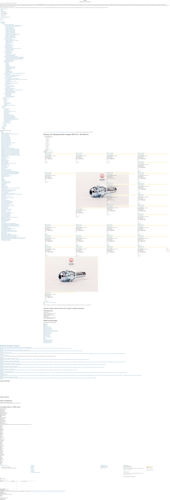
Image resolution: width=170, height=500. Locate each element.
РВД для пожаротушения (9, 41)
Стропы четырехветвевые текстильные (7, 201)
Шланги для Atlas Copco (9, 47)
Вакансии (5, 100)
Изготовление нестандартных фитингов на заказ (11, 118)
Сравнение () (3, 22)
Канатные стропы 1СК (4, 207)
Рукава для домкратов (9, 44)
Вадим (2, 9)
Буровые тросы (3, 196)
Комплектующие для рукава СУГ (10, 55)
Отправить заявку (3, 16)
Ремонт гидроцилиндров (7, 122)
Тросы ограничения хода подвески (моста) (12, 82)
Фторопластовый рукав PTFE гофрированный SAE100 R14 (9, 173)
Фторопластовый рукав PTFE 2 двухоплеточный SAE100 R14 (15, 58)
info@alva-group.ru (3, 15)
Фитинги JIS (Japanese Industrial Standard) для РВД (8, 230)
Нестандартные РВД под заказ (8, 89)
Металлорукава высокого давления (9, 60)
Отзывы (3, 127)
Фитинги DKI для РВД (4, 226)
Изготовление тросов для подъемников (10, 116)
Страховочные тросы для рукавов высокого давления (14, 74)
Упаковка (5, 124)
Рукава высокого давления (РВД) (9, 24)
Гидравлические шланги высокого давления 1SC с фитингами (10, 148)
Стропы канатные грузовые (10, 86)
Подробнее (1, 131)
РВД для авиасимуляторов (10, 45)
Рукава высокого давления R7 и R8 (11, 37)
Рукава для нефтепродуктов (10, 28)
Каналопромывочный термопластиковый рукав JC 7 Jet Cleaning (15, 73)
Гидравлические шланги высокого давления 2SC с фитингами (10, 150)
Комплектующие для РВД (8, 93)
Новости (3, 106)
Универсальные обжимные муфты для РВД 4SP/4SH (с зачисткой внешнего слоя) (13, 238)
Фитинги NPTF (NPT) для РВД (5, 229)
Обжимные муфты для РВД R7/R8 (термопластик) (8, 236)
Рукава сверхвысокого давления (9, 97)
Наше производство (7, 102)
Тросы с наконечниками (7, 77)
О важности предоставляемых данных (9, 105)
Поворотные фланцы (4, 232)
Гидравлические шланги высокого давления (12, 40)
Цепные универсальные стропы (6, 214)
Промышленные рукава (7, 46)
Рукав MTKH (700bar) (9, 72)
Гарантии (5, 99)
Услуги (3, 107)
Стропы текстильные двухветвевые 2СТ (7, 202)
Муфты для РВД (8, 95)
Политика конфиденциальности (35, 472)
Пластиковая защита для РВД (10, 96)
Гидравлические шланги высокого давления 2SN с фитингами (10, 151)
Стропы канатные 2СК (4, 208)
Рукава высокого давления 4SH (10, 33)
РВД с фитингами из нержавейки (10, 91)
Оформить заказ (2, 499)
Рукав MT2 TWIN (8, 69)
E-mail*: (13, 481)
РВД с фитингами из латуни (10, 90)
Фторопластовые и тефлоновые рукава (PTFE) (13, 26)
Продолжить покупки (3, 498)
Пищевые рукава (3, 165)
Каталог (3, 23)
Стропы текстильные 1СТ (5, 204)
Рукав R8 (7, 63)
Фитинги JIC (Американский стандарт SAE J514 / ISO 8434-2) (10, 224)
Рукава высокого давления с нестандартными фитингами (14, 25)
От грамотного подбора (3, 356)
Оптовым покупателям (7, 103)
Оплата (5, 125)
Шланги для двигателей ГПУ (5, 157)
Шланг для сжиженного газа (8, 51)
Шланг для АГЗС (8, 53)
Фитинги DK (3, 222)
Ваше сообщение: (3, 488)
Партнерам (5, 104)
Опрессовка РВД (6, 110)
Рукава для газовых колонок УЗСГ (11, 54)
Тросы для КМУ (8, 80)
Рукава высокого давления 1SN (10, 30)
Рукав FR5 (7, 70)
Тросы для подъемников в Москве (11, 81)
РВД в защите (8, 43)
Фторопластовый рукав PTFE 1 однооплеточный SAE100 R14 (15, 57)
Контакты (3, 128)
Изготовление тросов (7, 112)
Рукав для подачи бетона (9, 49)
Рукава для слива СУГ (9, 52)
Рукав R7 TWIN (8, 66)
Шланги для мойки (8, 42)
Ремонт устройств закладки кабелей (9, 117)
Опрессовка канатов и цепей (8, 114)
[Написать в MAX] (167, 250)
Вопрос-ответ (4, 126)
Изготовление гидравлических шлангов (10, 111)
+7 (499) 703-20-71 (3, 12)
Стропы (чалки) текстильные (10, 85)
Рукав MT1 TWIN (8, 68)
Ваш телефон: (24, 481)
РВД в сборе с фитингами (8, 38)
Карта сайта (33, 471)
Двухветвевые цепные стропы (5, 211)
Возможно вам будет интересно (10, 346)
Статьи (5, 101)
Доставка (3, 123)
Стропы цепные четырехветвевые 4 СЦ (7, 212)
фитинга (8, 356)
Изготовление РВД (7, 108)
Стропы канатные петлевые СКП (6, 210)
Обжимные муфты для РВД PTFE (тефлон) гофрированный (10, 235)
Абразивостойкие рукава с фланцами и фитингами (13, 48)
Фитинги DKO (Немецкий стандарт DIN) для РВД (8, 223)
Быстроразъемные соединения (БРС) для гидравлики (9, 231)
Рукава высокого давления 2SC (10, 31)
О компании (33, 466)
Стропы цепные (8, 87)
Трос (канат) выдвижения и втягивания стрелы (13, 78)
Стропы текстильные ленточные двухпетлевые (8, 205)
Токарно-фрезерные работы (8, 120)
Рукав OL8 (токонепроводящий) (10, 67)
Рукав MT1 (7, 64)
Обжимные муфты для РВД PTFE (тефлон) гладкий (8, 234)
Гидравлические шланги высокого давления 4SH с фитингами (10, 152)
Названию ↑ (50, 151)
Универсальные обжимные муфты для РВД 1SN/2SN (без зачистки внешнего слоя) (13, 237)
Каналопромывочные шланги (10, 39)
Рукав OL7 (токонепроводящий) (6, 181)
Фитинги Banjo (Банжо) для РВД (6, 227)
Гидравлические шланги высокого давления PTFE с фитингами (10, 154)
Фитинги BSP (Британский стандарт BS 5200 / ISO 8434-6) (9, 225)
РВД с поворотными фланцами (10, 92)
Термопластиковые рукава (10, 27)
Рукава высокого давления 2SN (10, 32)
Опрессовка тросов (7, 113)
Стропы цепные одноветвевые (5, 213)
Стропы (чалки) (6, 84)
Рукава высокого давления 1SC (10, 29)
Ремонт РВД (6, 109)
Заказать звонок (8, 16)
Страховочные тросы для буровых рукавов (12, 75)
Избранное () (3, 21)
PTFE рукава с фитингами (10, 59)
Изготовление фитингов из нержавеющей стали (11, 119)
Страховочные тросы (4, 188)
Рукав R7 (7, 62)
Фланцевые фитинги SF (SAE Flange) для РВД (8, 228)
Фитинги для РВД (8, 94)
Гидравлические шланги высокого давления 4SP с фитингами (10, 153)
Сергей (2, 10)
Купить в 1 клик (50, 158)
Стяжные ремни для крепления (10, 88)
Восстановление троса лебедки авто (9, 115)
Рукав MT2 (7, 65)
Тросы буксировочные (9, 83)
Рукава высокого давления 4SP (5, 141)
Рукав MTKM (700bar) (9, 71)
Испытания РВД (6, 121)
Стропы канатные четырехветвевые (6, 209)
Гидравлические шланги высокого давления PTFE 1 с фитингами (10, 155)
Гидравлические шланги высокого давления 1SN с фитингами (10, 149)
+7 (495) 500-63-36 (3, 11)
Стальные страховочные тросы (10, 76)
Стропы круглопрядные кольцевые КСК (7, 203)
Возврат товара (6, 98)
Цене (53, 151)
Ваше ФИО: (2, 481)
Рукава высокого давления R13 (10, 35)
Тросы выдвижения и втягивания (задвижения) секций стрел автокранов (16, 79)
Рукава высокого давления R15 (10, 36)
